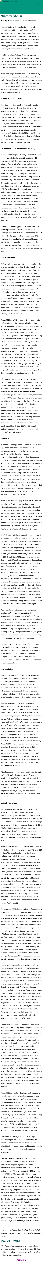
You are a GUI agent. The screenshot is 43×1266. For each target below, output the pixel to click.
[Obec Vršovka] (8, 1)
